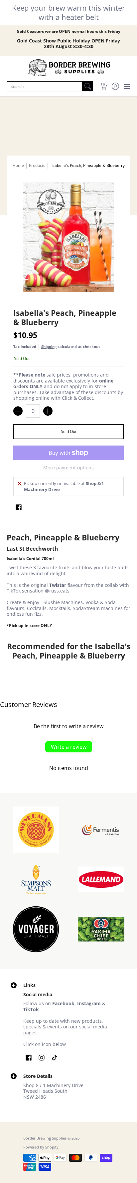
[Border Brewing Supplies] (68, 68)
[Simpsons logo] (36, 879)
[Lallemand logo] (101, 879)
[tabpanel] (68, 581)
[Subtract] (18, 411)
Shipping (49, 346)
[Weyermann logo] (36, 829)
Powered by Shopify (41, 1147)
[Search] (87, 86)
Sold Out (68, 431)
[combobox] (44, 86)
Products (37, 165)
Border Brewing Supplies (45, 1138)
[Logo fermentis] (101, 829)
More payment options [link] (68, 468)
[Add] (48, 411)
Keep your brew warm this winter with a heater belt (68, 12)
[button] (103, 86)
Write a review (68, 746)
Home (18, 165)
